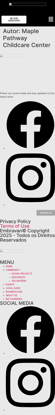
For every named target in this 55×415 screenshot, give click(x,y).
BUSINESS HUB (14, 291)
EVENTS (10, 284)
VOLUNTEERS (19, 281)
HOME (9, 266)
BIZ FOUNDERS (14, 299)
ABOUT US (11, 295)
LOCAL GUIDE (13, 288)
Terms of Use (14, 226)
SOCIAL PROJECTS (22, 273)
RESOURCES (18, 277)
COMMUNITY (13, 270)
